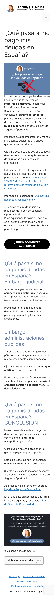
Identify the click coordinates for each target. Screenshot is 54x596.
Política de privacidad (34, 576)
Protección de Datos (27, 581)
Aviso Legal (14, 576)
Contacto (38, 586)
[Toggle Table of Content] (37, 560)
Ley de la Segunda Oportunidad (22, 489)
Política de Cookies (21, 586)
